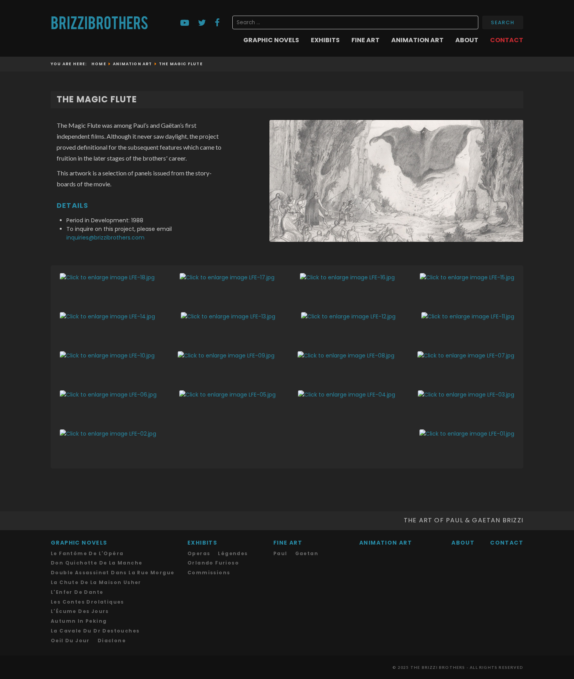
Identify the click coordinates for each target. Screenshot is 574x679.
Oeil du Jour (70, 640)
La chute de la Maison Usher (96, 582)
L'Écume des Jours (80, 611)
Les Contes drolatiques (87, 602)
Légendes (233, 553)
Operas (198, 553)
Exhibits (325, 40)
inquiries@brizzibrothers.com (105, 237)
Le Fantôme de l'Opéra (87, 553)
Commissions (208, 572)
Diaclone (112, 640)
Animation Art (417, 40)
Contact (506, 40)
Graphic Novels (271, 40)
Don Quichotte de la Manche (96, 562)
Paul (280, 553)
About (466, 40)
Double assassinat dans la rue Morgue (112, 572)
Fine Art (365, 40)
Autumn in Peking (79, 621)
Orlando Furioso (213, 562)
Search (502, 22)
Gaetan (306, 553)
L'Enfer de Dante (77, 592)
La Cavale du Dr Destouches (95, 630)
